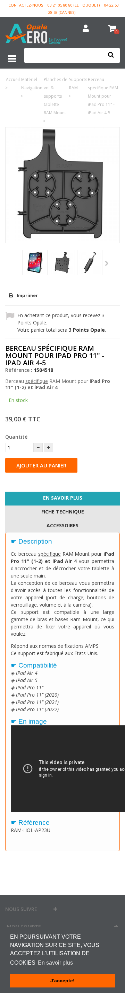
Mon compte (24, 926)
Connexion (86, 29)
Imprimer (27, 295)
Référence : (18, 370)
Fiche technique (62, 511)
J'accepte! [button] (62, 980)
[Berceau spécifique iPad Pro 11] (35, 262)
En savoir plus (62, 497)
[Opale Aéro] (36, 34)
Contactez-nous (25, 5)
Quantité (16, 436)
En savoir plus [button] (55, 963)
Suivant (106, 263)
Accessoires (62, 525)
